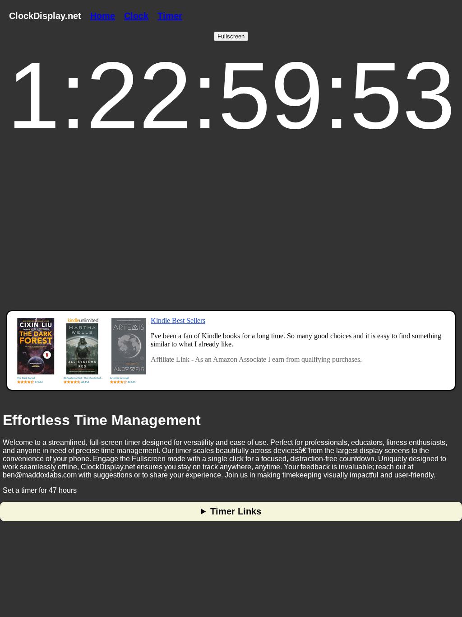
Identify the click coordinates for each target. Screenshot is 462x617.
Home (102, 16)
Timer (169, 16)
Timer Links (235, 511)
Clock (136, 16)
